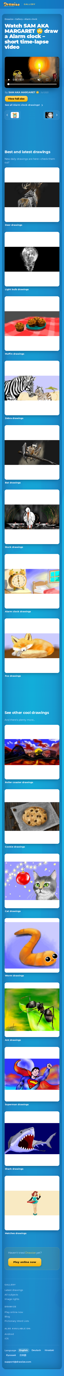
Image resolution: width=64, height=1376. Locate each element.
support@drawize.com (18, 1361)
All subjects (11, 1294)
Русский (11, 1355)
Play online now (24, 1262)
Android (9, 1334)
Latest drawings (14, 1290)
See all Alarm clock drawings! (22, 105)
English (23, 1350)
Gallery (19, 19)
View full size (16, 98)
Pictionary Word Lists (17, 1321)
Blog (7, 1316)
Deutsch (36, 1350)
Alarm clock (30, 19)
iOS (7, 1338)
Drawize (9, 19)
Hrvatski (49, 1350)
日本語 (23, 1355)
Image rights (12, 1299)
